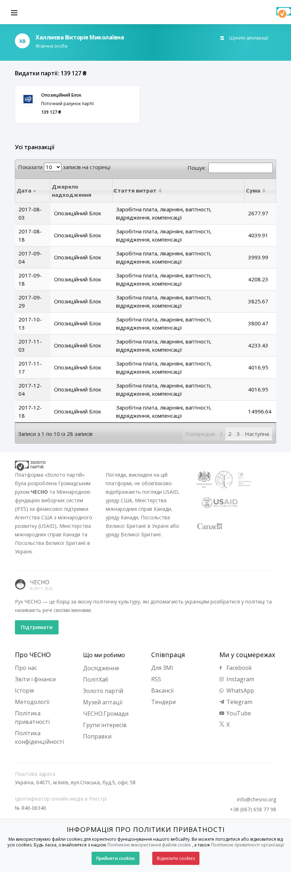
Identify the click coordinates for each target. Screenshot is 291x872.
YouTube (238, 713)
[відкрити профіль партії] (28, 99)
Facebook (238, 668)
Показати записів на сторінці (64, 166)
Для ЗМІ (162, 668)
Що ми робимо (104, 655)
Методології (32, 702)
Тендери (163, 702)
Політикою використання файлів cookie (149, 845)
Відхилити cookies (176, 858)
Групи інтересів (105, 725)
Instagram (239, 679)
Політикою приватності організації (247, 845)
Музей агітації (102, 702)
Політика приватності (32, 717)
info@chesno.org (256, 799)
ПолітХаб (95, 679)
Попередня (200, 433)
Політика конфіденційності (39, 737)
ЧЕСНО (39, 582)
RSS (156, 679)
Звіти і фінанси (35, 679)
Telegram (238, 702)
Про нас (26, 668)
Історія (24, 690)
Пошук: (196, 167)
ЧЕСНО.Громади (105, 713)
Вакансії (162, 690)
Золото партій (103, 691)
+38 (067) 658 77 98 (253, 809)
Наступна (257, 433)
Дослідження (101, 668)
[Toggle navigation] (14, 12)
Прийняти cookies (115, 858)
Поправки (97, 736)
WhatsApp (239, 690)
